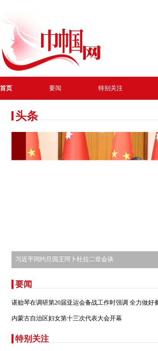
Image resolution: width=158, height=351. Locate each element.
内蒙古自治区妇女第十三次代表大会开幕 (67, 318)
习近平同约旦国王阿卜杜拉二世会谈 (64, 259)
